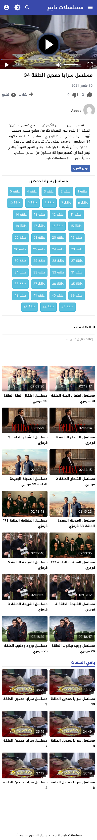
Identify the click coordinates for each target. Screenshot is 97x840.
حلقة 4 (32, 191)
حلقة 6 (83, 203)
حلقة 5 (15, 191)
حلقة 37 (39, 284)
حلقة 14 (21, 214)
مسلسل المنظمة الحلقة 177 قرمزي (73, 565)
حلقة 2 (66, 191)
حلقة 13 (39, 214)
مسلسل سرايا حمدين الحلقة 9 (25, 701)
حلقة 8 (49, 203)
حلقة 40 (58, 295)
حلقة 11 (76, 214)
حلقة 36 (58, 284)
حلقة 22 (21, 237)
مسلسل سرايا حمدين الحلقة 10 (73, 701)
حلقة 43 (67, 307)
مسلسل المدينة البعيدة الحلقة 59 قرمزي (29, 481)
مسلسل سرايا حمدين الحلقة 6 (73, 785)
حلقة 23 (77, 249)
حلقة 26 (20, 249)
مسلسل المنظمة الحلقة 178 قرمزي (25, 523)
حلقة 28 (58, 261)
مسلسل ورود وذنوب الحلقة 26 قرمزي (73, 648)
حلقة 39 (77, 295)
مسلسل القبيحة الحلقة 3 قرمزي (28, 606)
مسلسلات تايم (65, 7)
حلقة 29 (39, 261)
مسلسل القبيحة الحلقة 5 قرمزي (28, 565)
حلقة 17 (39, 226)
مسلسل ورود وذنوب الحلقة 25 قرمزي (26, 648)
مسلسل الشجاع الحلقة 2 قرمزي (75, 481)
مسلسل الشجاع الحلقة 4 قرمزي (75, 440)
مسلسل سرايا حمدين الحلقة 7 (25, 743)
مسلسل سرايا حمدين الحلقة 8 (73, 743)
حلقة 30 (20, 261)
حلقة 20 (58, 237)
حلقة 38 (20, 284)
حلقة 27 (77, 261)
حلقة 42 (20, 295)
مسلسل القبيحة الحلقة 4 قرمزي (75, 606)
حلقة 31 (77, 272)
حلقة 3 (49, 191)
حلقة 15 (76, 226)
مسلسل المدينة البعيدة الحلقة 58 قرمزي (76, 523)
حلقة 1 (82, 191)
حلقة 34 (20, 272)
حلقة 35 (77, 284)
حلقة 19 (76, 237)
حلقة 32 (58, 272)
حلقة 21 (39, 237)
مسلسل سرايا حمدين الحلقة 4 (25, 785)
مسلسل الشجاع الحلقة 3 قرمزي (28, 440)
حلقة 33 (39, 272)
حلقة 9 (33, 203)
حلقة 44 (48, 307)
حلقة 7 (66, 203)
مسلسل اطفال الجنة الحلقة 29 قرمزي (25, 398)
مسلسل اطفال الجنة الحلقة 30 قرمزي (73, 398)
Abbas (76, 110)
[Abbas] (89, 115)
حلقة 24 (58, 249)
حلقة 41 (39, 295)
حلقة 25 (39, 249)
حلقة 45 (30, 307)
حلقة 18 (21, 226)
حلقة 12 (58, 214)
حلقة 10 (15, 203)
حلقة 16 (57, 226)
